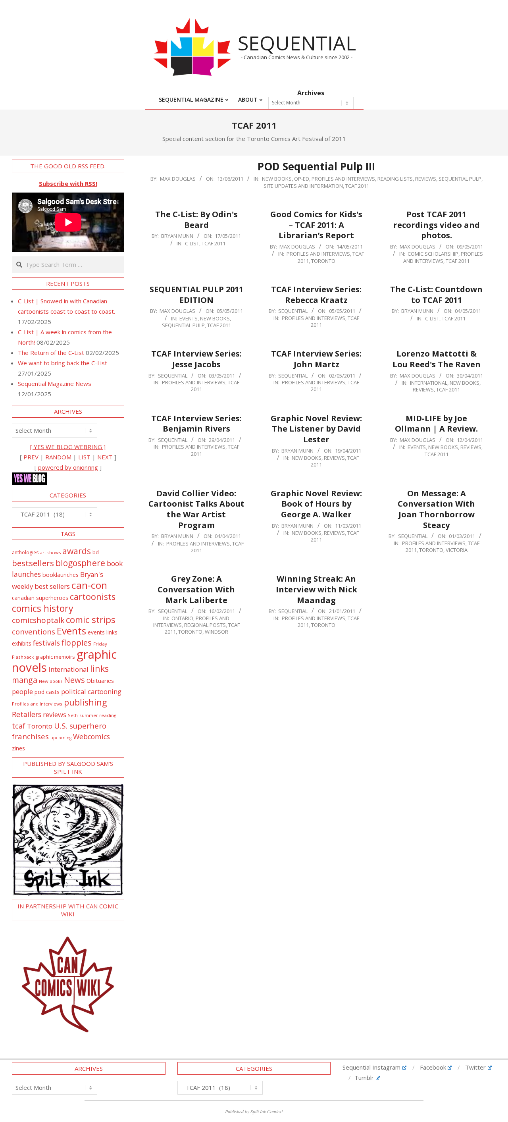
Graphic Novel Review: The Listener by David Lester (316, 429)
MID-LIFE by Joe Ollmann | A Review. (436, 423)
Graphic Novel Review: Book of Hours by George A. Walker (316, 504)
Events (188, 318)
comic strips (90, 619)
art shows (50, 552)
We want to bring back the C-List (62, 363)
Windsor (216, 631)
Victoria (457, 549)
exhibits (21, 643)
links (99, 668)
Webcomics (91, 736)
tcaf (18, 726)
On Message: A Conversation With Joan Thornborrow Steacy (436, 509)
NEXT (105, 457)
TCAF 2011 (357, 185)
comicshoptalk (38, 620)
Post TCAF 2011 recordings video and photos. (436, 225)
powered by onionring (68, 467)
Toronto (323, 260)
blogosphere (80, 563)
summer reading (97, 715)
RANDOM (58, 457)
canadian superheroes (40, 597)
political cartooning (91, 691)
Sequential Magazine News (54, 383)
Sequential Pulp (460, 178)
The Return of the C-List (51, 353)
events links (102, 632)
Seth (73, 715)
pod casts (47, 692)
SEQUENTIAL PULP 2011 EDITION (196, 294)
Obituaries (100, 680)
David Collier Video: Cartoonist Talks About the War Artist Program (196, 509)
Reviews (425, 178)
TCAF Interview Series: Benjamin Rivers (196, 423)
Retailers (26, 714)
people (22, 691)
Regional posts (205, 624)
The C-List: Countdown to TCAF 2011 (436, 294)
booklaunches (60, 574)
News (74, 679)
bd (95, 552)
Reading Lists (395, 178)
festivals (46, 643)
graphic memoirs (55, 656)
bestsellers (33, 563)
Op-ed (301, 178)
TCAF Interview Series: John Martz (316, 359)
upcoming (60, 737)
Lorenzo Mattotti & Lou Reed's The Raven (437, 359)
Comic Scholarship (433, 253)
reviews (54, 714)
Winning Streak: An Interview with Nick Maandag (316, 589)
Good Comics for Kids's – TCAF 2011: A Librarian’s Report (316, 225)
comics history (42, 608)
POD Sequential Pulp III (316, 166)
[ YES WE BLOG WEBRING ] (68, 447)
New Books (277, 178)
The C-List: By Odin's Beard (196, 219)
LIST (84, 457)
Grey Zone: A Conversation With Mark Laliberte (196, 589)
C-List (192, 243)
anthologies (25, 552)
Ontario (182, 618)
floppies (77, 642)
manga (24, 680)
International (428, 382)
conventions (33, 631)
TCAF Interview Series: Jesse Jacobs (196, 359)
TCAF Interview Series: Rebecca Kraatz (316, 294)
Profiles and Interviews (343, 178)
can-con (89, 585)
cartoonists (92, 596)
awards (76, 551)
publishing (85, 702)
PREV (30, 457)
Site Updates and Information (303, 185)
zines (18, 748)
